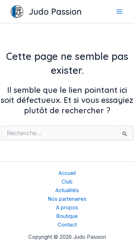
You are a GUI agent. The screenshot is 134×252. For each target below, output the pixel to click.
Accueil (67, 173)
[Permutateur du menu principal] (119, 11)
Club (67, 182)
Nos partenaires (67, 199)
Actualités (67, 190)
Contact (67, 225)
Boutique (67, 216)
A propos (67, 207)
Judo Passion (55, 11)
